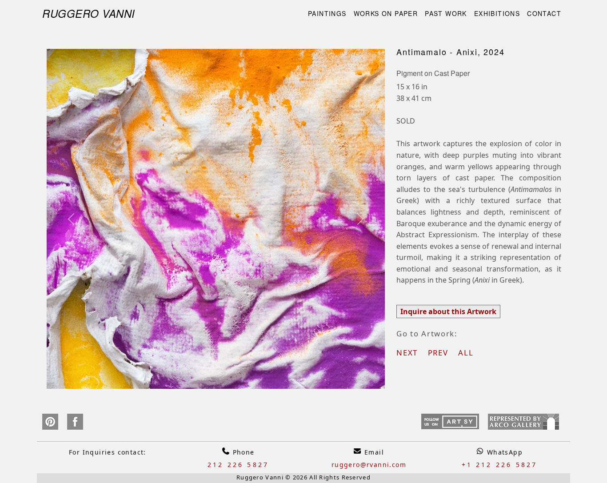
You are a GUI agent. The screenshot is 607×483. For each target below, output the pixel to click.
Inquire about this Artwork (448, 311)
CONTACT (544, 13)
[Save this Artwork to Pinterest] (50, 421)
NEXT (410, 352)
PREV (442, 352)
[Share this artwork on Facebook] (75, 421)
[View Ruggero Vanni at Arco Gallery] (523, 421)
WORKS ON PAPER (386, 13)
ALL (465, 352)
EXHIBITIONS (497, 13)
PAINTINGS (327, 13)
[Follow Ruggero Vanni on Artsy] (450, 421)
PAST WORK (446, 13)
